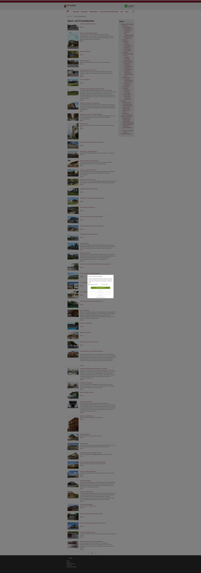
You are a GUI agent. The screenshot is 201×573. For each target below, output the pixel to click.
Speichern (100, 293)
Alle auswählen (100, 287)
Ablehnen (100, 290)
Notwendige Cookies (94, 284)
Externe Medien (105, 284)
